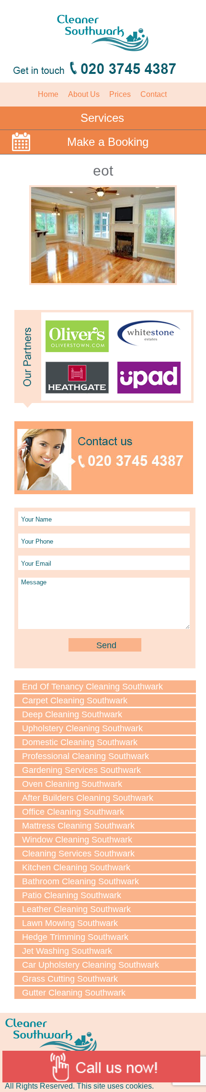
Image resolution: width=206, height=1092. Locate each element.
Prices (120, 94)
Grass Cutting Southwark (70, 979)
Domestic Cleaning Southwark (79, 742)
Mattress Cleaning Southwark (78, 826)
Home (48, 94)
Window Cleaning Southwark (77, 839)
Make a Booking (108, 141)
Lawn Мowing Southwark (70, 923)
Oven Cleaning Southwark (72, 784)
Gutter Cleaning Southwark (74, 992)
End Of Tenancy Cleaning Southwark (92, 686)
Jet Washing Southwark (67, 951)
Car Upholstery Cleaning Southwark (90, 965)
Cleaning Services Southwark (78, 853)
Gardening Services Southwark (81, 770)
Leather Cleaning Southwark (76, 909)
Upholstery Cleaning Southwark (82, 728)
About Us (84, 94)
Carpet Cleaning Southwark (74, 700)
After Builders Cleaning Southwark (87, 798)
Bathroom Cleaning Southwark (80, 881)
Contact (153, 94)
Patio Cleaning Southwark (71, 895)
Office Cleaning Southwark (73, 812)
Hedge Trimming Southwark (75, 937)
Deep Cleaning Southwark (72, 714)
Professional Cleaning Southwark (85, 756)
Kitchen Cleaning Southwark (76, 867)
